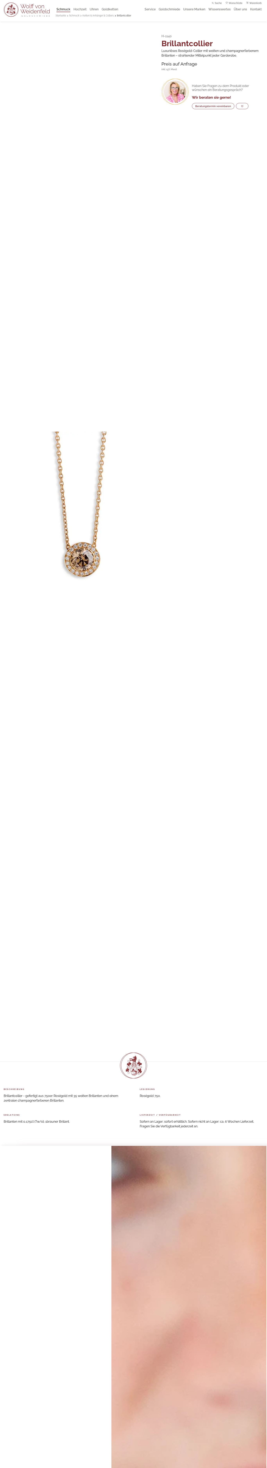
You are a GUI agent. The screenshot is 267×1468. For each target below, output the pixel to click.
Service (150, 9)
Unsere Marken (194, 9)
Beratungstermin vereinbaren (213, 106)
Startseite (61, 15)
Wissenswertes (219, 9)
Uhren (94, 9)
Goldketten (110, 9)
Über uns (240, 9)
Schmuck (63, 9)
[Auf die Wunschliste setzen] (242, 106)
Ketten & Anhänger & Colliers (98, 15)
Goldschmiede (169, 9)
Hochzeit (80, 9)
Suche (218, 3)
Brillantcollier (124, 15)
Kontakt (256, 9)
